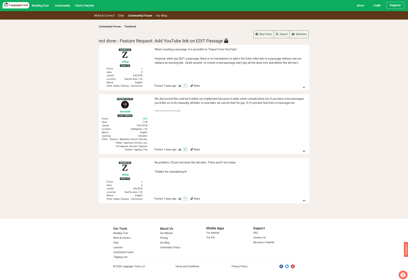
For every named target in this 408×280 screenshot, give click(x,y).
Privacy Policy (240, 266)
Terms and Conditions (187, 266)
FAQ (255, 232)
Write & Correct (104, 15)
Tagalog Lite (120, 256)
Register (395, 5)
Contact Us (259, 237)
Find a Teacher (84, 5)
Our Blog (165, 242)
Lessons (118, 247)
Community (62, 5)
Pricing (164, 237)
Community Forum (110, 26)
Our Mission (166, 233)
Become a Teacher (263, 242)
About (360, 5)
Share (197, 85)
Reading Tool (40, 5)
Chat (121, 15)
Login (377, 5)
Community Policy (170, 247)
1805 (144, 118)
